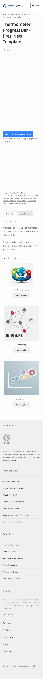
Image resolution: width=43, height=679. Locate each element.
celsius (12, 195)
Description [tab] (10, 214)
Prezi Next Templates (23, 14)
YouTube (7, 630)
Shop (13, 14)
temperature (21, 201)
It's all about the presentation (25, 666)
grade (29, 195)
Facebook (7, 623)
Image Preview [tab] (25, 214)
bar (8, 195)
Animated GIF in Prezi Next (13, 501)
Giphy (5, 643)
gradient (35, 195)
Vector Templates (10, 565)
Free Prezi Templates (11, 545)
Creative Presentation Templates (16, 515)
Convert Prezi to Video (11, 508)
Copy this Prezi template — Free (18, 134)
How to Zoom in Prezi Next (13, 488)
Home (7, 14)
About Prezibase (9, 551)
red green (13, 201)
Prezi (14, 460)
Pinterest (7, 650)
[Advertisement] (21, 166)
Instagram (8, 637)
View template (21, 295)
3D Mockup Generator (11, 578)
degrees (23, 195)
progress (6, 198)
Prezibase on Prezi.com (12, 572)
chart (17, 195)
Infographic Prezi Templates (14, 558)
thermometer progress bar (16, 203)
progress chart (25, 198)
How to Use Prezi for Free (13, 522)
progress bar (14, 198)
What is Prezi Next (10, 495)
